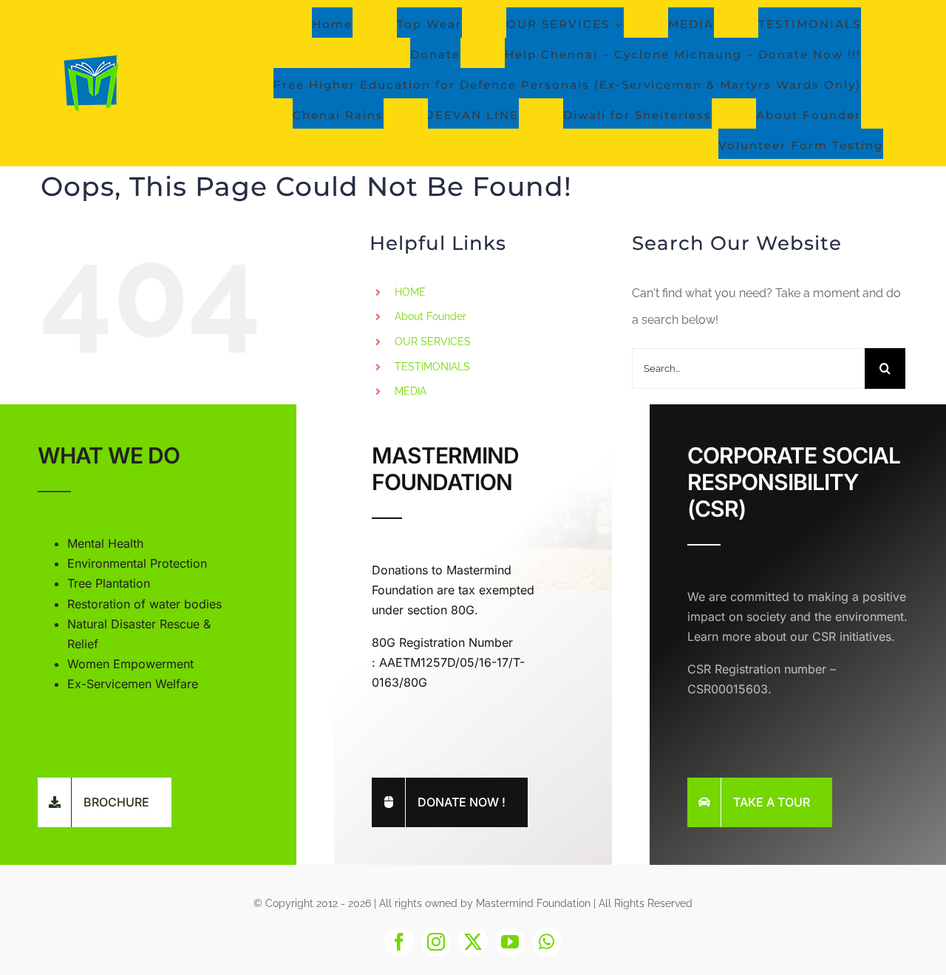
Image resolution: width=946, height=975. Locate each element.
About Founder (430, 316)
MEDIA (410, 391)
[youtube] (510, 942)
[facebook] (399, 942)
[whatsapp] (547, 942)
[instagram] (436, 942)
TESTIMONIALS (432, 367)
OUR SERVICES (433, 341)
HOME (410, 292)
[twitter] (473, 942)
